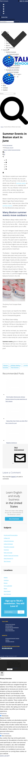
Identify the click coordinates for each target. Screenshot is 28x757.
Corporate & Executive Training (12, 638)
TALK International (8, 145)
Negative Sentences (11, 442)
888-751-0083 (24, 1)
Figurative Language (9, 547)
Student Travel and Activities (14, 150)
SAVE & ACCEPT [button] (5, 756)
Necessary (5, 716)
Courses (5, 50)
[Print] (3, 173)
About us (6, 32)
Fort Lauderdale (11, 43)
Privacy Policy (14, 667)
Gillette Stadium (16, 365)
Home (2, 126)
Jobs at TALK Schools (9, 630)
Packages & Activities (12, 70)
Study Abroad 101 (8, 558)
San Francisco (10, 47)
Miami (8, 45)
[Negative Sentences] (15, 440)
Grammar (6, 549)
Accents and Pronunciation (11, 535)
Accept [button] (9, 669)
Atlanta (8, 36)
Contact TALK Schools (10, 624)
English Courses (11, 52)
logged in (14, 476)
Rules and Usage (8, 552)
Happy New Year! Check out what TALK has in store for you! (16, 422)
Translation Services (9, 641)
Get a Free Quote (14, 519)
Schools (5, 34)
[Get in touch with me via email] (20, 463)
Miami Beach (7, 591)
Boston (8, 41)
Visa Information (9, 626)
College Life (7, 538)
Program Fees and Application (12, 627)
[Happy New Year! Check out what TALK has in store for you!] (15, 418)
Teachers (7, 640)
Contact (5, 88)
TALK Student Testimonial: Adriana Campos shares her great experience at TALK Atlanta (16, 399)
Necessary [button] (3, 713)
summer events (21, 183)
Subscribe (4, 17)
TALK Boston (15, 367)
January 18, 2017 (9, 147)
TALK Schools (7, 561)
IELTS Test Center (9, 629)
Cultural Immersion (9, 541)
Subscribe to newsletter (7, 19)
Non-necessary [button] (4, 733)
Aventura (9, 39)
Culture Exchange (8, 544)
